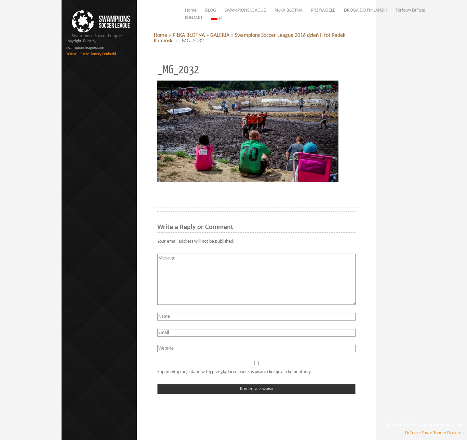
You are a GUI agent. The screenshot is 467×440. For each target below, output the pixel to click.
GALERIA (219, 35)
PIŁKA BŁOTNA (189, 35)
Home (160, 35)
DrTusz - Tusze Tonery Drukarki (91, 54)
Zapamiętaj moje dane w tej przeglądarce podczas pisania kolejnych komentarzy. (234, 371)
